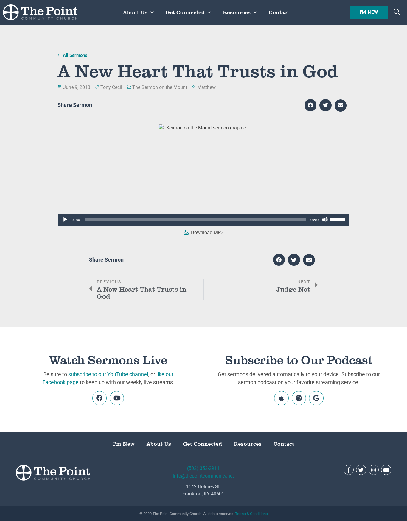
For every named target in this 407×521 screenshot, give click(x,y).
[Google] (316, 398)
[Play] (65, 220)
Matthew (206, 87)
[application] (203, 220)
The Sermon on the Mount (159, 87)
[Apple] (281, 398)
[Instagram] (374, 470)
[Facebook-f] (349, 470)
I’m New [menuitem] (124, 443)
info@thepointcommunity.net (203, 476)
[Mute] (325, 220)
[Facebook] (99, 398)
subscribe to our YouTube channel (108, 374)
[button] (397, 12)
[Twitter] (361, 470)
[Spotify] (299, 398)
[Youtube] (117, 398)
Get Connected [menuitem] (185, 12)
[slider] (338, 219)
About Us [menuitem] (135, 12)
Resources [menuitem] (237, 12)
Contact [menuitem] (279, 12)
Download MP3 (206, 232)
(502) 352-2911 (203, 468)
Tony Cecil (111, 87)
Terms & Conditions (251, 513)
